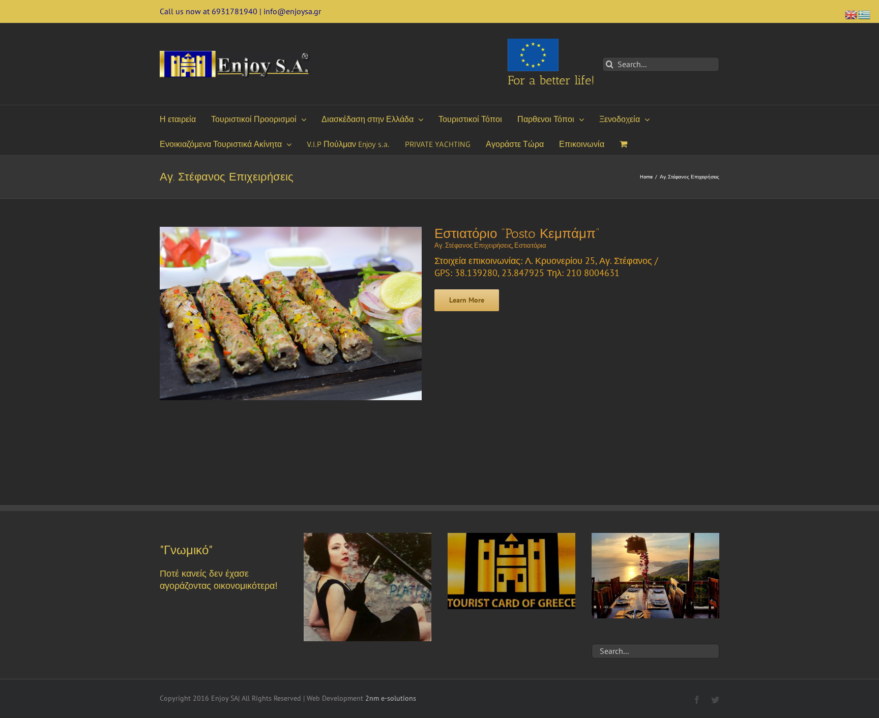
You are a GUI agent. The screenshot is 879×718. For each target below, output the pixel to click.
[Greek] (864, 13)
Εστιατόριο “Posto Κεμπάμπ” (517, 234)
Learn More (466, 300)
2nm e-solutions (390, 698)
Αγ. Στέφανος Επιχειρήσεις (473, 245)
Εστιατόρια (530, 245)
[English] (851, 13)
